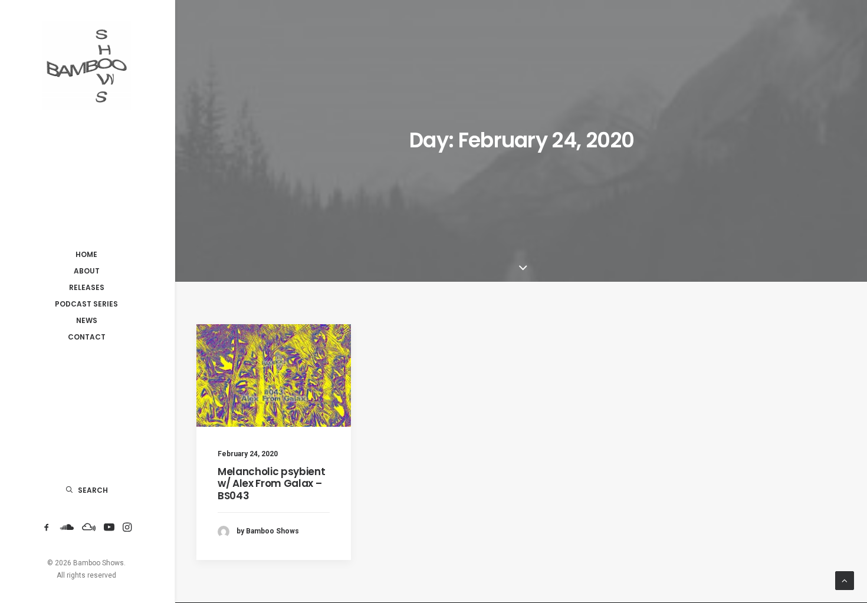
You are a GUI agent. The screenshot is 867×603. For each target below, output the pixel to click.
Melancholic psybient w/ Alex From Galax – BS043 (271, 483)
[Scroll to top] (844, 580)
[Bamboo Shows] (86, 65)
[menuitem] (46, 528)
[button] (46, 528)
